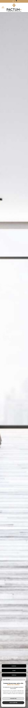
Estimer (14, 675)
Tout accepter (13, 702)
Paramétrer (13, 698)
